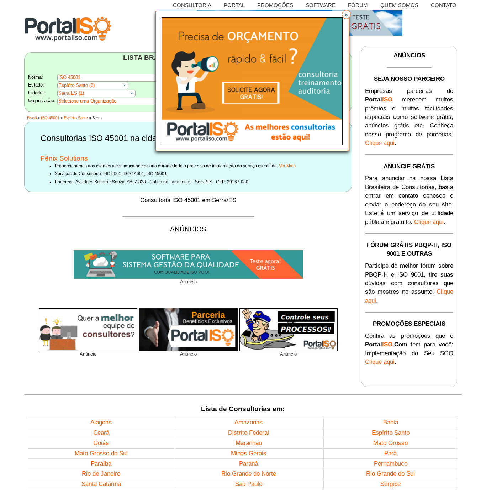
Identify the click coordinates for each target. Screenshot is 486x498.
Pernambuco (390, 463)
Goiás (101, 443)
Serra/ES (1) (71, 93)
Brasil (32, 118)
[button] (346, 14)
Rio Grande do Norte (248, 473)
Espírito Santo (76, 118)
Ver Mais (287, 165)
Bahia (390, 422)
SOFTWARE (321, 5)
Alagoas (101, 422)
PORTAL (234, 5)
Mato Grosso (390, 443)
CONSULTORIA (192, 5)
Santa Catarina (101, 484)
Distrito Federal (248, 432)
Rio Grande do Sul (390, 473)
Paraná (248, 463)
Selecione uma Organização (87, 101)
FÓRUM (358, 5)
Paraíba (101, 463)
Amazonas (248, 422)
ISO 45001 (50, 118)
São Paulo (248, 484)
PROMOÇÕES (275, 5)
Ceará (101, 432)
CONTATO (443, 5)
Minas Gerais (248, 453)
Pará (390, 453)
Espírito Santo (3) (76, 85)
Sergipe (390, 484)
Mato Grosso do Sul (101, 453)
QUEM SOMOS (399, 5)
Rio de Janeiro (101, 473)
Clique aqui (380, 143)
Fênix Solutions (64, 158)
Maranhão (249, 443)
